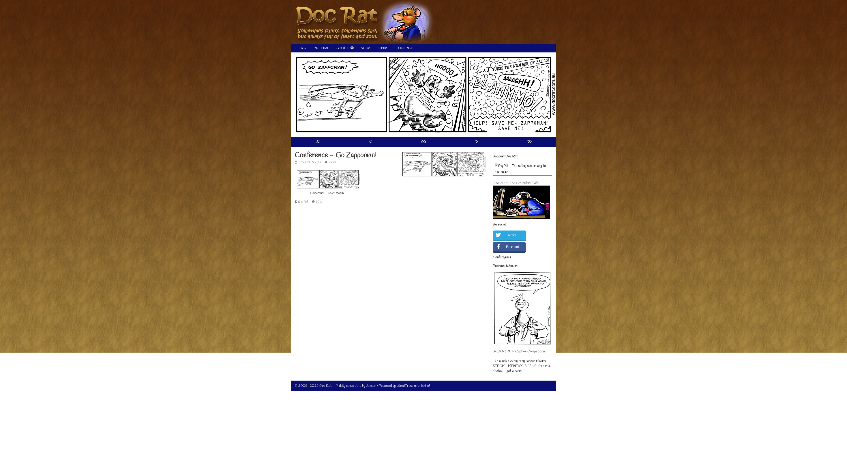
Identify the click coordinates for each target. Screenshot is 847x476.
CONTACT (404, 48)
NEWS (366, 48)
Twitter (511, 235)
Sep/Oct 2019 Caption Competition (519, 351)
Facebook (513, 247)
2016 (319, 202)
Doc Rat (303, 202)
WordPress (405, 385)
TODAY (301, 48)
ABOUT (342, 48)
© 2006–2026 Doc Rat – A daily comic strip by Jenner (335, 385)
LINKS (383, 48)
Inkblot (425, 385)
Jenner (332, 162)
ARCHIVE (321, 48)
